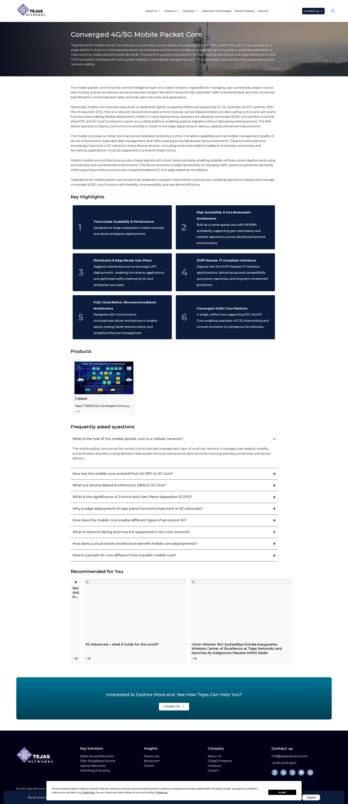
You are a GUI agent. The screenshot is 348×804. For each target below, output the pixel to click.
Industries (189, 10)
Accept (282, 792)
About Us (214, 756)
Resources (151, 756)
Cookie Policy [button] (88, 792)
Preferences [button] (161, 792)
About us (151, 10)
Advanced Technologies (216, 10)
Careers (213, 770)
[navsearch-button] (332, 11)
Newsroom (152, 761)
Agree (311, 797)
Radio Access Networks (96, 756)
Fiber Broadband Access (97, 761)
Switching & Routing (95, 770)
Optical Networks (92, 766)
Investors (263, 10)
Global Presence (244, 10)
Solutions (169, 10)
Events (149, 766)
